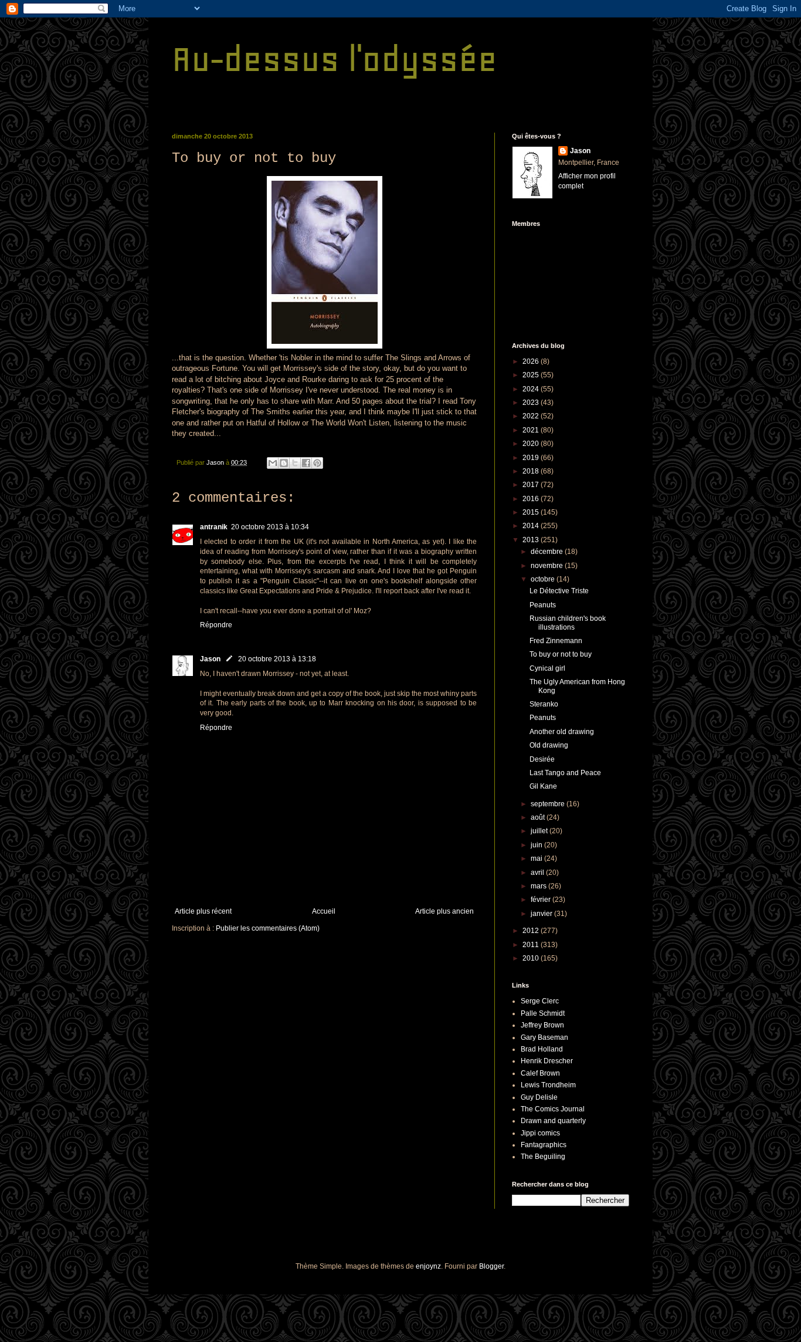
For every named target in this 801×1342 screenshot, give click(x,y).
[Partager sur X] (295, 463)
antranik (214, 527)
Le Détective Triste (559, 591)
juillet (540, 831)
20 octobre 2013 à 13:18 (277, 659)
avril (538, 872)
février (541, 899)
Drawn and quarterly (553, 1121)
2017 (531, 485)
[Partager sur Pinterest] (317, 463)
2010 (531, 958)
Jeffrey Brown (542, 1025)
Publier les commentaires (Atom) (268, 928)
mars (539, 886)
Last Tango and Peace (565, 773)
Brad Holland (542, 1049)
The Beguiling (543, 1156)
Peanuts (543, 605)
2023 (531, 402)
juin (537, 845)
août (539, 817)
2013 (531, 540)
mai (537, 858)
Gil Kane (543, 786)
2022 (531, 416)
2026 (531, 361)
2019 (531, 458)
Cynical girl (547, 668)
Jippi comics (540, 1133)
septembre (548, 804)
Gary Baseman (544, 1037)
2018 (531, 471)
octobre (543, 579)
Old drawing (549, 745)
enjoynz (428, 1266)
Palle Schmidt (543, 1013)
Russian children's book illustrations (568, 622)
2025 (531, 375)
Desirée (542, 759)
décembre (548, 551)
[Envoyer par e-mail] (273, 463)
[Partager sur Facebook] (306, 463)
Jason (210, 659)
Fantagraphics (543, 1145)
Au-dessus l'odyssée (334, 59)
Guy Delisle (539, 1097)
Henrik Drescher (547, 1061)
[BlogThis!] (284, 463)
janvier (542, 914)
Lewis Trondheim (548, 1085)
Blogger (491, 1266)
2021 (531, 430)
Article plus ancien (444, 911)
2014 (531, 526)
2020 (531, 444)
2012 (531, 931)
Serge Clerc (540, 1001)
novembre (548, 566)
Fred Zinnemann (556, 641)
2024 (531, 389)
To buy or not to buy (561, 654)
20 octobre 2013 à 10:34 (270, 527)
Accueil (323, 911)
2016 (531, 499)
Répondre (216, 625)
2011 (531, 945)
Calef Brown (540, 1073)
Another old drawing (562, 732)
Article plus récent (203, 911)
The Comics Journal (553, 1109)
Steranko (544, 704)
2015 (531, 512)
